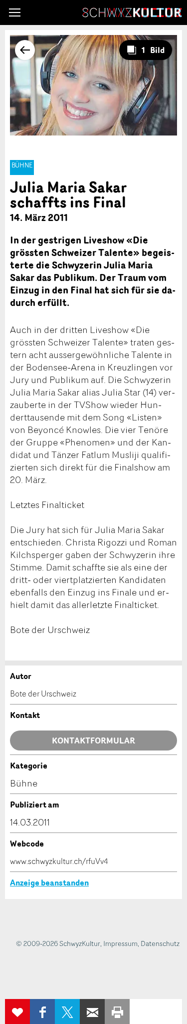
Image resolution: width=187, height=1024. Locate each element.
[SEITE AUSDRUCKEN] (117, 1011)
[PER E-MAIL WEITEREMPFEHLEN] (92, 1011)
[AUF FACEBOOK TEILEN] (42, 1011)
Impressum (120, 943)
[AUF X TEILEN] (67, 1011)
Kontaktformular (93, 740)
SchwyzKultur (132, 12)
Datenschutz (160, 943)
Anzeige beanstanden (49, 882)
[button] (14, 12)
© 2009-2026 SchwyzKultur (58, 943)
